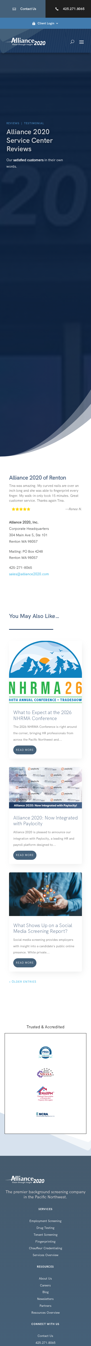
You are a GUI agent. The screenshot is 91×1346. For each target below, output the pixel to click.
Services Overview (45, 1255)
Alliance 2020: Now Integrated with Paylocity (45, 821)
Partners (45, 1306)
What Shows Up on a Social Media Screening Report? (42, 928)
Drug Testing (45, 1228)
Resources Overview (45, 1313)
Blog (45, 1292)
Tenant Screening (45, 1235)
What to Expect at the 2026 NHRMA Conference (42, 715)
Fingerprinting (45, 1241)
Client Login (46, 23)
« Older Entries (22, 982)
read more (25, 750)
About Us (45, 1278)
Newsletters (45, 1299)
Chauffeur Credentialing (45, 1248)
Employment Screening (45, 1221)
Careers (45, 1285)
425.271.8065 (74, 9)
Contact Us (28, 9)
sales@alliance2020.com (29, 574)
